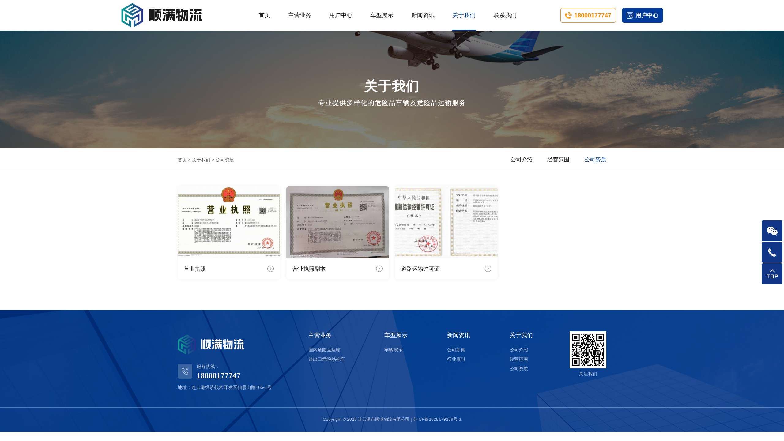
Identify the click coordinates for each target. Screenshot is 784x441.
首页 (264, 15)
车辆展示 (393, 349)
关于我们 (464, 15)
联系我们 (505, 15)
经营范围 (558, 159)
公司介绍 (522, 159)
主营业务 (299, 15)
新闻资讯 (423, 15)
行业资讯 (456, 359)
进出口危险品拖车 (326, 359)
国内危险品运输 (324, 349)
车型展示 (382, 15)
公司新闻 (456, 349)
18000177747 (592, 15)
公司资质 (595, 159)
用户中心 (340, 15)
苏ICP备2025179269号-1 (437, 419)
